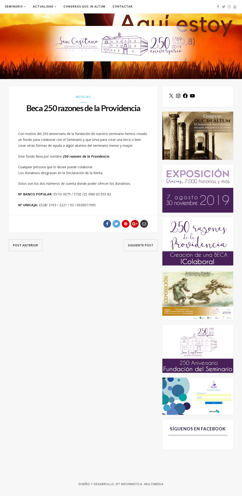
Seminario (14, 6)
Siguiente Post (140, 245)
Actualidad (43, 6)
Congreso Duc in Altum (84, 6)
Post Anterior (25, 245)
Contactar (122, 6)
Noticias (83, 97)
